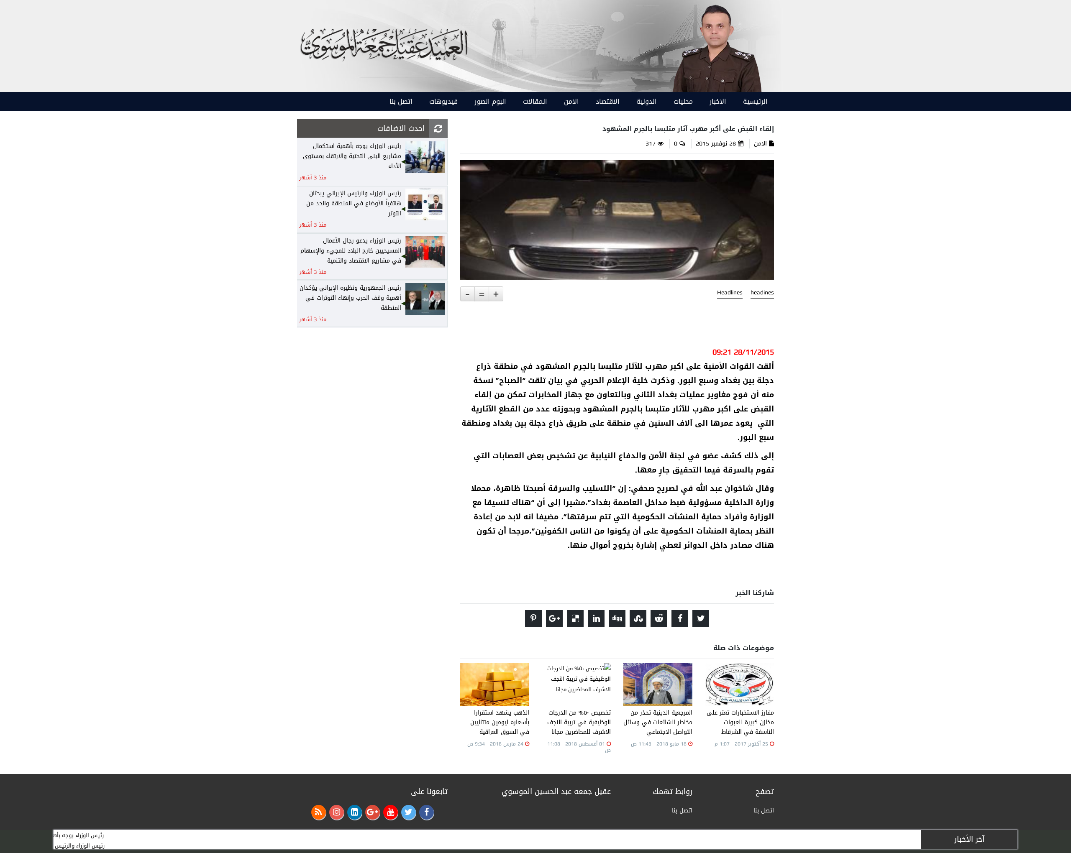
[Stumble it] (638, 618)
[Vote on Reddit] (659, 618)
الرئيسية (755, 101)
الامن (571, 101)
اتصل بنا (401, 101)
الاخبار (718, 101)
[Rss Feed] (318, 812)
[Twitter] (408, 812)
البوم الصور (490, 101)
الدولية (646, 101)
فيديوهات (443, 101)
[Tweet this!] (700, 618)
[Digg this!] (617, 618)
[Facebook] (426, 812)
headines (762, 292)
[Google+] (372, 812)
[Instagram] (336, 812)
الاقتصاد (608, 101)
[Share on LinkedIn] (596, 618)
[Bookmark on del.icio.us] (575, 618)
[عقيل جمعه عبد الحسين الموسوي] (716, 46)
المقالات (535, 101)
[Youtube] (390, 812)
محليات (683, 101)
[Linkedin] (354, 812)
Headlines (730, 292)
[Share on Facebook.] (679, 618)
